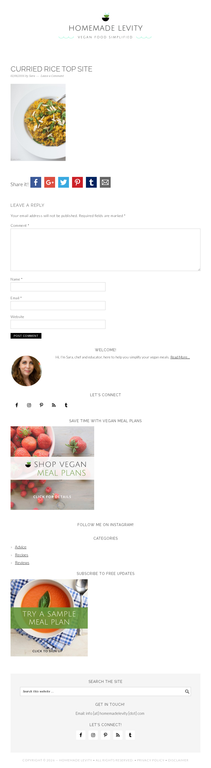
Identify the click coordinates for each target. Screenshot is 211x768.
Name (17, 279)
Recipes (21, 555)
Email (16, 298)
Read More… (180, 357)
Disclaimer (178, 760)
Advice (21, 547)
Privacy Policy (150, 760)
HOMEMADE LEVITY (75, 760)
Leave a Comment (52, 76)
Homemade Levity (105, 26)
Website (17, 316)
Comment (20, 225)
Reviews (22, 562)
